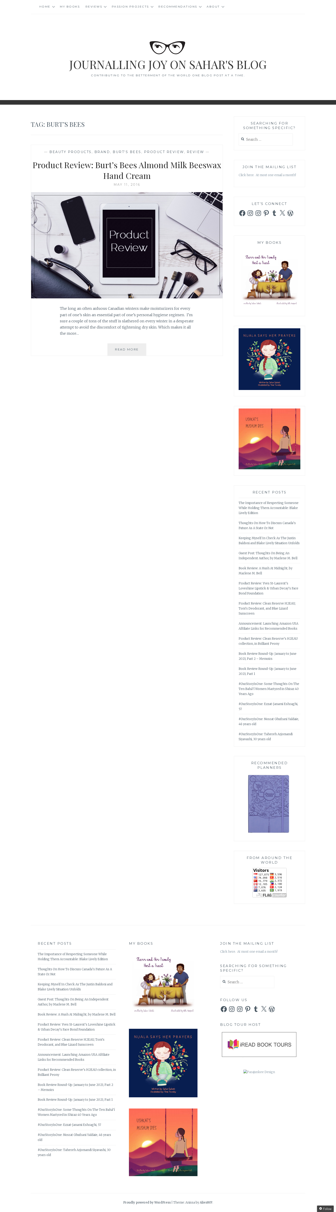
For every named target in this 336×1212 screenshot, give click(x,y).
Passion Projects (130, 6)
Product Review (164, 152)
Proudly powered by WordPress (147, 1202)
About (213, 6)
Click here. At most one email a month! (267, 175)
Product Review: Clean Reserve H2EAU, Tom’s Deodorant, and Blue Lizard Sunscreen (267, 608)
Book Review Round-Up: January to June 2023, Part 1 (75, 1100)
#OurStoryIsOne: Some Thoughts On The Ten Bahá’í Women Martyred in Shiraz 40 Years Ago (269, 689)
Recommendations (177, 6)
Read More (130, 351)
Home (45, 6)
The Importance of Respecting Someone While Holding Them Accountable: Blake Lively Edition (269, 508)
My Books (70, 6)
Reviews (93, 6)
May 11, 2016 (127, 185)
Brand (102, 152)
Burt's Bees (127, 152)
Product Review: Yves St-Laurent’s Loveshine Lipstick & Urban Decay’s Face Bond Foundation (268, 588)
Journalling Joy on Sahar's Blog (168, 64)
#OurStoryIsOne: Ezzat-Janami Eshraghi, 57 (69, 1125)
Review (195, 152)
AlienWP (206, 1202)
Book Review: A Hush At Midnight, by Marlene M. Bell (76, 1014)
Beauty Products (70, 152)
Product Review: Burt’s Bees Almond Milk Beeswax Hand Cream (127, 170)
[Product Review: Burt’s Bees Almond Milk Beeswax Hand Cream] (127, 297)
